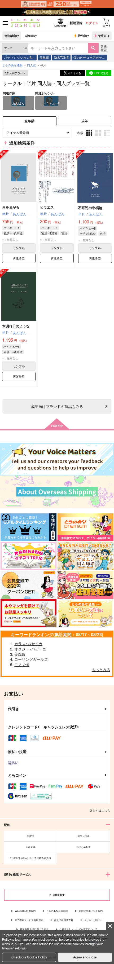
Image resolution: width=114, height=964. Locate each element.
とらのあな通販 (12, 65)
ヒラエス (47, 207)
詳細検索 (104, 48)
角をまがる (10, 207)
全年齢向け (12, 35)
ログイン (92, 22)
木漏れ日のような (16, 325)
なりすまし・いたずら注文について (78, 929)
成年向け (31, 35)
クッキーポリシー (93, 920)
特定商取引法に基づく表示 (34, 929)
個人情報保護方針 (63, 920)
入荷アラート (17, 73)
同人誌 (31, 65)
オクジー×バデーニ (30, 649)
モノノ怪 (21, 664)
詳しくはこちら (100, 810)
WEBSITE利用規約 (25, 911)
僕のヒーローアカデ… (89, 57)
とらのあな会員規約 (57, 911)
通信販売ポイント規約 (91, 911)
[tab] (84, 120)
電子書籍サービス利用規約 (29, 920)
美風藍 (44, 57)
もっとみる (101, 669)
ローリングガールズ (31, 659)
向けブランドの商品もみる (57, 406)
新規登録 (76, 22)
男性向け (83, 35)
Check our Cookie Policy (29, 957)
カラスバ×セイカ (28, 643)
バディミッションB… (19, 57)
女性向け (103, 35)
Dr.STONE (61, 57)
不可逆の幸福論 (90, 207)
